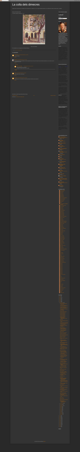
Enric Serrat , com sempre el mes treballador (63, 389)
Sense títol (61, 358)
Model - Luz (60, 176)
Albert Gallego (62, 191)
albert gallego (61, 140)
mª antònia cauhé (61, 173)
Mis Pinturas (61, 170)
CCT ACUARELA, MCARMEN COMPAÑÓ (64, 204)
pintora (61, 291)
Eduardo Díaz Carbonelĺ (63, 216)
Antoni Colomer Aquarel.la (63, 197)
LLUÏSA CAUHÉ (62, 239)
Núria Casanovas (62, 250)
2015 (60, 421)
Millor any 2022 (62, 331)
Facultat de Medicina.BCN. (63, 311)
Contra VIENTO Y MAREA (63, 371)
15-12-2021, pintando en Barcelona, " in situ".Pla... (63, 361)
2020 (60, 415)
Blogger (44, 441)
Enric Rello (61, 218)
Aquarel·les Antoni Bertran (63, 148)
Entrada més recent (14, 95)
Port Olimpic (61, 319)
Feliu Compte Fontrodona (63, 221)
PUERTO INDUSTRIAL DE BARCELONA (63, 394)
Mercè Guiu (61, 246)
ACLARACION (61, 165)
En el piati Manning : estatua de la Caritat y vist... (63, 359)
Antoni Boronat (16, 54)
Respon (15, 62)
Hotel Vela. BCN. (62, 398)
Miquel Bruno (62, 247)
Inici (33, 95)
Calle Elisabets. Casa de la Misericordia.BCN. (63, 372)
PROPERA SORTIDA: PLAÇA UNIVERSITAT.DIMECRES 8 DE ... (64, 381)
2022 (60, 300)
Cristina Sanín (62, 211)
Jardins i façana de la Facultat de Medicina (63, 309)
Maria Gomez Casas (62, 245)
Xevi (60, 275)
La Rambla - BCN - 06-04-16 (62, 159)
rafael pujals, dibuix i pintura (63, 178)
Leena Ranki (61, 240)
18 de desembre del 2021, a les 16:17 (22, 77)
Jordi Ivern (61, 234)
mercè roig (61, 290)
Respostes (16, 64)
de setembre (61, 405)
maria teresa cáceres (62, 287)
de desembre (61, 302)
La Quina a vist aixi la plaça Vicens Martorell (63, 353)
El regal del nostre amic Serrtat (64, 322)
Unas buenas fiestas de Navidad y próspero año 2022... (63, 341)
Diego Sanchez (62, 212)
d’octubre (61, 404)
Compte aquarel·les (62, 154)
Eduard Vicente (61, 158)
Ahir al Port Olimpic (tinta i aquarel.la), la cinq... (63, 330)
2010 (60, 426)
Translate (65, 19)
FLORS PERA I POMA (62, 146)
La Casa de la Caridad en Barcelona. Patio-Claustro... (64, 355)
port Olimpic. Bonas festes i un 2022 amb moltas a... (64, 324)
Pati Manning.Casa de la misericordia (63, 356)
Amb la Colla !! (62, 397)
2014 (60, 422)
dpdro (61, 281)
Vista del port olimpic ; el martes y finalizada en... (63, 328)
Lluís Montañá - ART (62, 167)
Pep (60, 251)
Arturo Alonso (61, 151)
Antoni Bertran (62, 195)
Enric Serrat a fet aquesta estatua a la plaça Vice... (63, 351)
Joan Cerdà (61, 229)
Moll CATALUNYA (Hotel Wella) (64, 399)
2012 (60, 424)
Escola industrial (62, 310)
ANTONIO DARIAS (62, 190)
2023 (60, 299)
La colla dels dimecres (26, 4)
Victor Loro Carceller (62, 274)
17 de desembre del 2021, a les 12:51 (22, 59)
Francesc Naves (62, 223)
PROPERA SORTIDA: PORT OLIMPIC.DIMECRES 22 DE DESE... (64, 345)
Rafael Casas (62, 257)
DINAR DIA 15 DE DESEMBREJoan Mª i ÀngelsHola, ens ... (63, 401)
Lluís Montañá (62, 241)
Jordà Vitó (61, 233)
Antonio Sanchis (62, 200)
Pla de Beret (60, 143)
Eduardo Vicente (62, 217)
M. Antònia (61, 244)
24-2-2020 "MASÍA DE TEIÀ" (62, 168)
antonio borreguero (62, 280)
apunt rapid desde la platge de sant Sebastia (64, 388)
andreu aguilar (61, 145)
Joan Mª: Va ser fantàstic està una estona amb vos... (63, 305)
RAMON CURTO (62, 256)
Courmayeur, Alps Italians (63, 366)
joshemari (15, 59)
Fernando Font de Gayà (62, 161)
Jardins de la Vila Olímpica (63, 332)
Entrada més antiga (53, 95)
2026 (60, 296)
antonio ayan (61, 279)
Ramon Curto (61, 185)
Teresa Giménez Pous (63, 262)
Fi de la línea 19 (62, 384)
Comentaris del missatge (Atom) (20, 96)
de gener (61, 414)
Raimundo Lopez (62, 258)
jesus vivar (15, 77)
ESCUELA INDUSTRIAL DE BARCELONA (63, 304)
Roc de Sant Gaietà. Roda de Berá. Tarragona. (63, 342)
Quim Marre (61, 252)
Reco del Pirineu (62, 370)
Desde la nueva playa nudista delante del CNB (63, 383)
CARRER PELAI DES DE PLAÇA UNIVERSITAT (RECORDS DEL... (63, 379)
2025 (60, 297)
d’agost (61, 406)
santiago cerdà (62, 292)
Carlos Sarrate (62, 206)
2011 (60, 425)
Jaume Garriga (62, 227)
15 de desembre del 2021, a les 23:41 (23, 54)
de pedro (60, 156)
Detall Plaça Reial (61, 149)
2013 (60, 423)
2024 (60, 298)
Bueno (61, 202)
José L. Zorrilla (62, 235)
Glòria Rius (61, 224)
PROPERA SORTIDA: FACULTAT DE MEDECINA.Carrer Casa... (63, 318)
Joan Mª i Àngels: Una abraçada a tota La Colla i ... (64, 347)
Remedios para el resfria (63, 369)
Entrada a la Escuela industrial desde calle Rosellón (64, 307)
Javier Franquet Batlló (63, 228)
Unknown (61, 263)
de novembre (61, 403)
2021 (60, 301)
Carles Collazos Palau (63, 205)
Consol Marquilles (62, 210)
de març (61, 412)
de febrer (61, 413)
